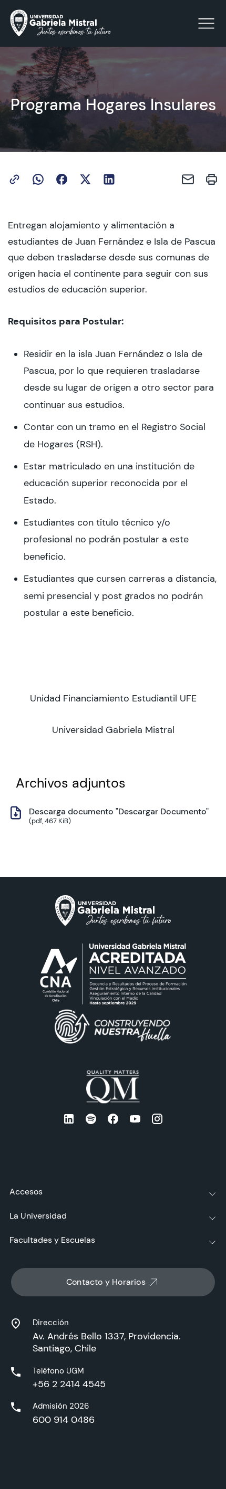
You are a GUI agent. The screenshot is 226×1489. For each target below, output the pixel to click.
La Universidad (38, 1216)
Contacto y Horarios (106, 1282)
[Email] (187, 179)
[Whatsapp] (38, 179)
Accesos (26, 1192)
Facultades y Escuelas (52, 1240)
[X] (85, 179)
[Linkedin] (109, 179)
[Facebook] (61, 179)
